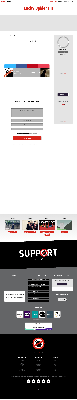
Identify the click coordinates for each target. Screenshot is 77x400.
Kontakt (30, 376)
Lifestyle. (66, 1)
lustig (22, 369)
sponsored (43, 376)
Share (21, 66)
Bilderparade (22, 360)
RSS (65, 376)
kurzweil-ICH (38, 368)
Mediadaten (36, 376)
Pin (32, 66)
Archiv (18, 376)
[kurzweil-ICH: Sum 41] (29, 227)
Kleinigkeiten (22, 364)
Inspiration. (61, 1)
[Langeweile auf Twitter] (33, 381)
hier (17, 144)
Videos (38, 370)
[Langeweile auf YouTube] (43, 381)
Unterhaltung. (53, 1)
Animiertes (38, 360)
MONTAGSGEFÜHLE (12, 218)
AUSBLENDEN (28, 149)
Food (55, 360)
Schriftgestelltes (38, 369)
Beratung (49, 376)
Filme (22, 365)
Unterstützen (24, 376)
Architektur (38, 361)
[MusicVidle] (35, 314)
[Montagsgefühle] (12, 227)
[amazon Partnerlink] (19, 314)
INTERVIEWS (30, 218)
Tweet (10, 66)
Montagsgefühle (22, 363)
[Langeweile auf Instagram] (38, 381)
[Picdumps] (50, 314)
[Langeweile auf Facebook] (28, 381)
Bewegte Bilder (38, 364)
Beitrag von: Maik (63, 49)
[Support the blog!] (38, 254)
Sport (55, 365)
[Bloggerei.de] (38, 396)
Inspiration (38, 357)
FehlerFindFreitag (22, 361)
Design (38, 365)
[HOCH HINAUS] (38, 389)
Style (55, 366)
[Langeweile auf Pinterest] (48, 381)
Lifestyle (55, 357)
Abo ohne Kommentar (33, 133)
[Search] (75, 1)
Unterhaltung (22, 357)
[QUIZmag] (42, 314)
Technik (55, 368)
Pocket (43, 66)
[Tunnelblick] (64, 227)
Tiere (55, 369)
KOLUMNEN (64, 218)
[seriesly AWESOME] (27, 314)
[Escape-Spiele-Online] (57, 314)
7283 (40, 352)
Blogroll (13, 376)
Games (22, 368)
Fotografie (38, 366)
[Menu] (72, 1)
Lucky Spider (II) (38, 8)
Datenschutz (55, 376)
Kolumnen (55, 361)
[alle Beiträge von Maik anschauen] (63, 42)
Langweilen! (62, 299)
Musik (55, 363)
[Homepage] (8, 1)
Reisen (55, 364)
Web (55, 370)
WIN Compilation (22, 370)
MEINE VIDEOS (47, 218)
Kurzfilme (22, 366)
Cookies (61, 376)
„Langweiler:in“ (58, 281)
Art (38, 363)
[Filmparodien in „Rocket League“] (47, 228)
